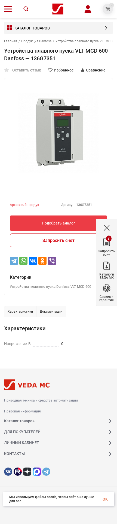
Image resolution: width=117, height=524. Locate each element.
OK (105, 499)
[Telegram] (14, 261)
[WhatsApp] (23, 261)
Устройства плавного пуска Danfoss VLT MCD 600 (50, 287)
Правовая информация (22, 411)
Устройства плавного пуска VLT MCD (84, 41)
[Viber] (52, 261)
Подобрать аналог (58, 223)
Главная (10, 41)
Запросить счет (58, 240)
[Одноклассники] (42, 261)
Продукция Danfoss (36, 41)
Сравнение (95, 70)
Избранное (63, 70)
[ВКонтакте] (33, 261)
